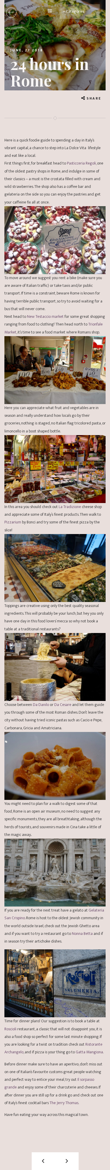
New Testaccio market (45, 316)
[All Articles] (50, 11)
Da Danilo (41, 704)
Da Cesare (62, 704)
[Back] (11, 12)
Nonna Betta (82, 933)
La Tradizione (70, 506)
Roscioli (10, 1029)
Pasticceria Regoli (81, 163)
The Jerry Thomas (64, 1102)
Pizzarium (12, 522)
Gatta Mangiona (89, 1052)
